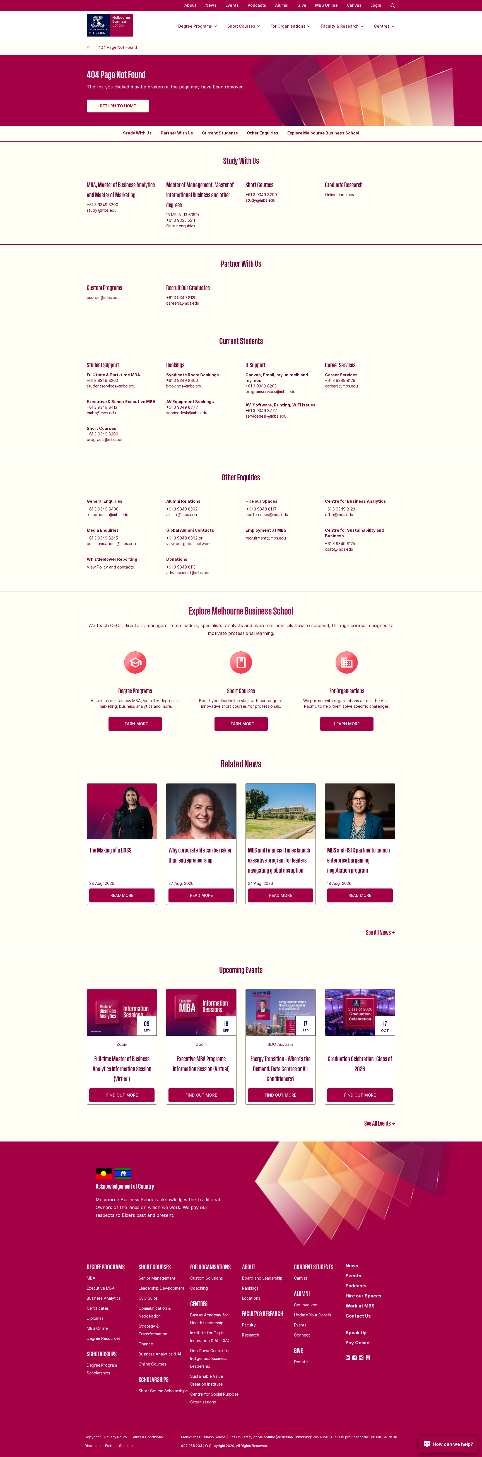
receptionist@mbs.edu (107, 514)
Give (301, 5)
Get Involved (305, 1304)
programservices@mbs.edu (270, 391)
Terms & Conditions (147, 1437)
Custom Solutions (206, 1278)
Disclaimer (93, 1446)
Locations (251, 1298)
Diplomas (95, 1318)
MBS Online (326, 5)
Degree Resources (103, 1338)
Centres (382, 26)
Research (250, 1335)
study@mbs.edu (102, 210)
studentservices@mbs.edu (111, 386)
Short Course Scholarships (163, 1390)
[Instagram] (361, 1357)
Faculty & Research (340, 26)
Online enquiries (180, 225)
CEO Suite (148, 1298)
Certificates (98, 1308)
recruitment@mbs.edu (265, 538)
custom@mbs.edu (103, 297)
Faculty (249, 1325)
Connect (302, 1335)
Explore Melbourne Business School (323, 133)
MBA (91, 1278)
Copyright (93, 1437)
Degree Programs (195, 26)
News (210, 5)
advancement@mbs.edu (188, 572)
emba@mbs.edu (101, 412)
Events (232, 5)
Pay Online (357, 1342)
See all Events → (379, 1123)
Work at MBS (360, 1306)
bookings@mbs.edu (184, 386)
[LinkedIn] (348, 1357)
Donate (301, 1361)
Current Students (220, 133)
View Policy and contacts (110, 567)
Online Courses (152, 1364)
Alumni (281, 5)
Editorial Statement (120, 1446)
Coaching (199, 1288)
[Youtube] (368, 1357)
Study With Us (137, 133)
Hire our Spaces (363, 1296)
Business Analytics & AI (160, 1354)
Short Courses (241, 26)
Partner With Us (177, 133)
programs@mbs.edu (105, 439)
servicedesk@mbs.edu (186, 412)
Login (375, 5)
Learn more (135, 723)
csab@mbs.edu (339, 549)
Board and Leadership (262, 1278)
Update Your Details (312, 1314)
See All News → (380, 932)
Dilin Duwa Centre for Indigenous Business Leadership (210, 1358)
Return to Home (118, 105)
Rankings (250, 1288)
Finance (146, 1344)
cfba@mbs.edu (339, 514)
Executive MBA (101, 1288)
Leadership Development (161, 1288)
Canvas (354, 5)
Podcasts (257, 5)
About (190, 5)
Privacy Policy (115, 1437)
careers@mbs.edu (182, 303)
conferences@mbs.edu (266, 514)
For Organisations (288, 26)
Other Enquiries (262, 133)
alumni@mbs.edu (181, 514)
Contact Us (358, 1316)
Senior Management (157, 1278)
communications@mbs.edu (111, 543)
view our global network (188, 543)
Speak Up (356, 1332)
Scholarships (102, 1353)
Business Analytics (104, 1298)
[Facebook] (354, 1357)
